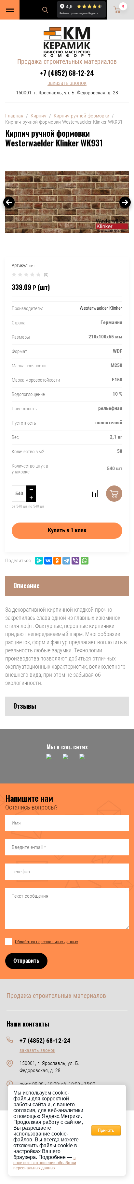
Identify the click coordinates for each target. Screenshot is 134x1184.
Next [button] (125, 202)
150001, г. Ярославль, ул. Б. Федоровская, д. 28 (67, 92)
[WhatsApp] (84, 561)
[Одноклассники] (57, 561)
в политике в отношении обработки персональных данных (44, 1162)
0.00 (123, 6)
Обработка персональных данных (46, 941)
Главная (14, 116)
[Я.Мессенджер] (39, 561)
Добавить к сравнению (95, 493)
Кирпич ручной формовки (81, 116)
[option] (67, 202)
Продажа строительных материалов (67, 61)
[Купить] (114, 493)
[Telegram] (66, 561)
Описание (26, 585)
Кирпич (39, 116)
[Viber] (75, 561)
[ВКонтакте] (48, 561)
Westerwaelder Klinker (101, 308)
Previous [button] (9, 202)
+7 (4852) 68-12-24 (67, 73)
